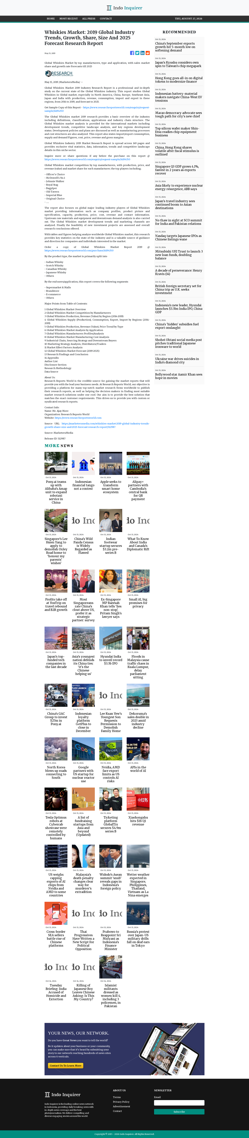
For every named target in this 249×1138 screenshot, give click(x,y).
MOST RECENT (68, 18)
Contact (117, 1111)
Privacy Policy (121, 1101)
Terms (117, 1097)
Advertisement (121, 1106)
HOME (51, 18)
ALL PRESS (88, 18)
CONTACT (106, 18)
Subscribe (179, 1111)
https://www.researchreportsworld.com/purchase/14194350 (79, 250)
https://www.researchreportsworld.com (78, 417)
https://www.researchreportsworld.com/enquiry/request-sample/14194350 (87, 159)
